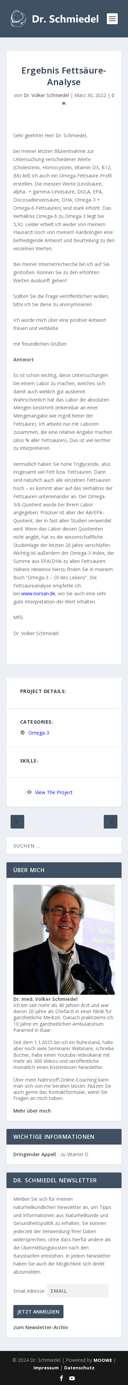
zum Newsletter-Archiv (40, 1327)
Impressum (46, 1368)
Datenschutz (79, 1368)
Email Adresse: (30, 1291)
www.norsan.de (38, 593)
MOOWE (103, 1360)
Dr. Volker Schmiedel (46, 95)
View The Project (54, 792)
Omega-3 (38, 732)
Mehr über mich (32, 1110)
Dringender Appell (34, 1154)
